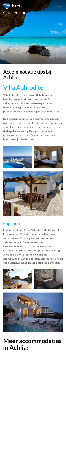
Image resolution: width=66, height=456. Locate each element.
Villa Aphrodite (23, 87)
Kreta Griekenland (14, 7)
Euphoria (11, 223)
